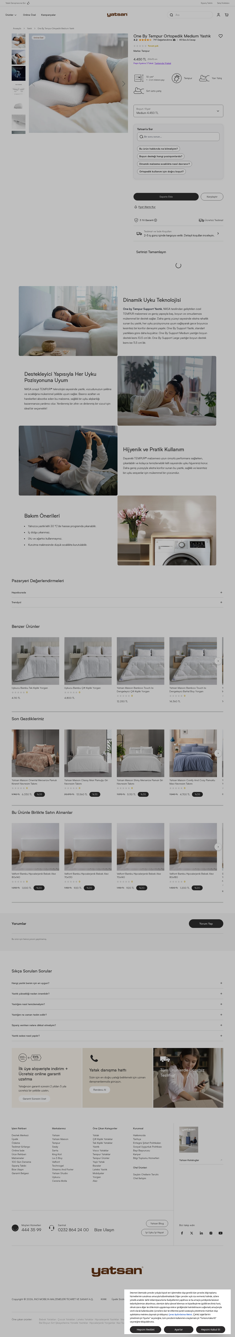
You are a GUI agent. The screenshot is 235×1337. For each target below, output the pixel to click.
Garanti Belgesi (20, 1173)
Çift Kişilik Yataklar (103, 1139)
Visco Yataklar (101, 1150)
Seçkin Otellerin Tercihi (145, 1174)
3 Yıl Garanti (146, 220)
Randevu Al (99, 1089)
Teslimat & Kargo (21, 1146)
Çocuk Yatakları (66, 1319)
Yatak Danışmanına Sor (16, 3)
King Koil (57, 1154)
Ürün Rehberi (19, 1154)
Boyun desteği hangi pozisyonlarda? (160, 156)
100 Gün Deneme (21, 1161)
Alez (95, 1180)
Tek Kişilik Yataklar (103, 1142)
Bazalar (97, 1165)
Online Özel (29, 14)
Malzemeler (18, 1158)
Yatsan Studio (60, 1173)
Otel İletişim (139, 1178)
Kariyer (137, 1154)
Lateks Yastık (100, 1169)
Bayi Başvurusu (141, 1150)
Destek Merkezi (20, 1135)
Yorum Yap (206, 923)
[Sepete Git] (226, 15)
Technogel (58, 1165)
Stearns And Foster (62, 1169)
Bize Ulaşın (18, 1169)
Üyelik (15, 1139)
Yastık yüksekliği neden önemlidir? (31, 993)
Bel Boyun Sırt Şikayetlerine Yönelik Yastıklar (63, 1322)
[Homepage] (117, 15)
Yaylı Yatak (99, 1161)
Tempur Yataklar (101, 1154)
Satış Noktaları (223, 3)
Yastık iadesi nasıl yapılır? (26, 1035)
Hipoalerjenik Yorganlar (102, 1322)
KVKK (103, 1299)
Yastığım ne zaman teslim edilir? (29, 1014)
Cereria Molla (59, 1180)
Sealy (55, 1146)
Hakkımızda (139, 1135)
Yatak (96, 1135)
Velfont (56, 1161)
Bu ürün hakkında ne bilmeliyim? (158, 148)
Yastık (29, 28)
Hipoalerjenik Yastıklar (107, 1319)
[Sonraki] (218, 661)
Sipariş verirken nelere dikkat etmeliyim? (34, 1025)
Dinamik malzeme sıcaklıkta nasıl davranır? (164, 163)
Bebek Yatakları (47, 1319)
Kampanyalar (48, 14)
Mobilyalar (98, 1173)
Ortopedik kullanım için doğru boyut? (161, 171)
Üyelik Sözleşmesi (121, 1299)
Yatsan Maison (60, 1139)
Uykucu (56, 1177)
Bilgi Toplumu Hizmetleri (146, 1158)
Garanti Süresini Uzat (34, 1098)
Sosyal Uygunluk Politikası (147, 1146)
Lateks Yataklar (85, 1319)
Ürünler (9, 14)
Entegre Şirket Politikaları (147, 1142)
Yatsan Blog (157, 1223)
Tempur (56, 1142)
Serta (55, 1150)
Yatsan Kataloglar (189, 1160)
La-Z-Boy (57, 1158)
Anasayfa (17, 28)
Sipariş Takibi (206, 3)
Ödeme (16, 1142)
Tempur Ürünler (101, 1158)
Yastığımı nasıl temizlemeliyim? (28, 1004)
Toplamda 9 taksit (162, 63)
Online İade (18, 1150)
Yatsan (56, 1135)
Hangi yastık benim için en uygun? (30, 983)
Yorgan (97, 1177)
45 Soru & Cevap (187, 39)
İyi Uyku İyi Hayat (155, 1232)
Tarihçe (137, 1139)
